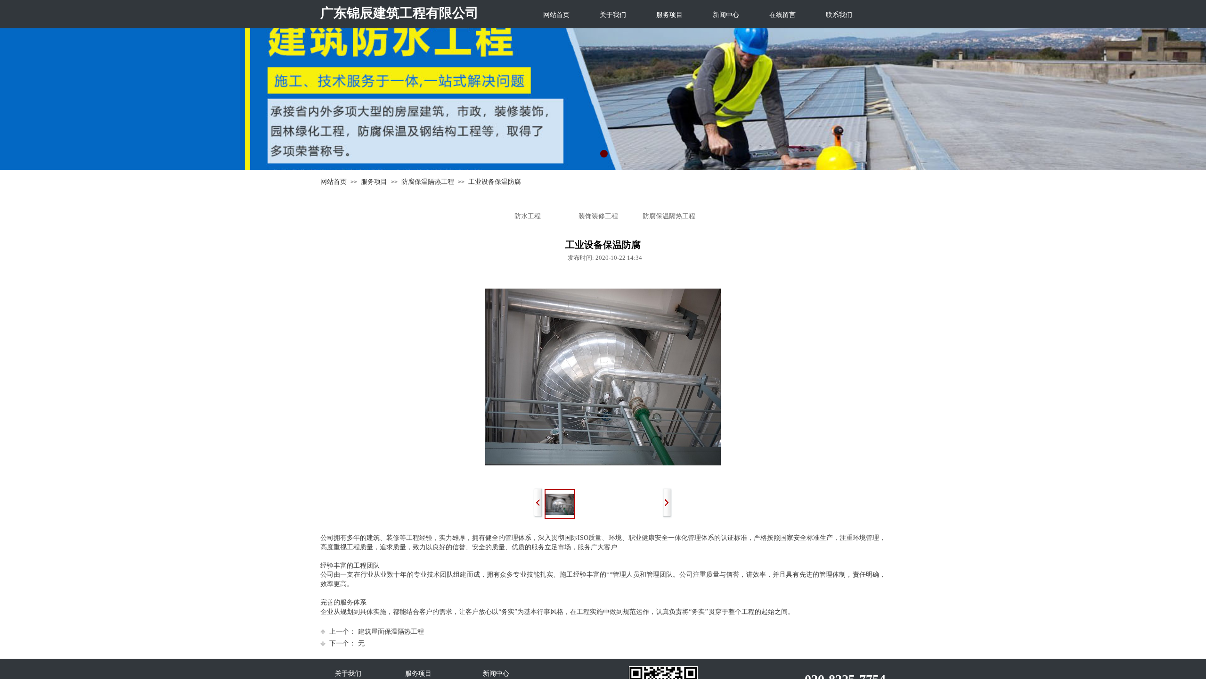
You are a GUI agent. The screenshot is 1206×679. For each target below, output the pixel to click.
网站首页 (556, 14)
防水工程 (527, 216)
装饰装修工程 (598, 216)
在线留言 (782, 14)
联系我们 (839, 14)
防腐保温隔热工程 (427, 181)
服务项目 (669, 14)
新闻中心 (726, 14)
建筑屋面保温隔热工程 (376, 631)
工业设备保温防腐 (494, 181)
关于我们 (613, 14)
